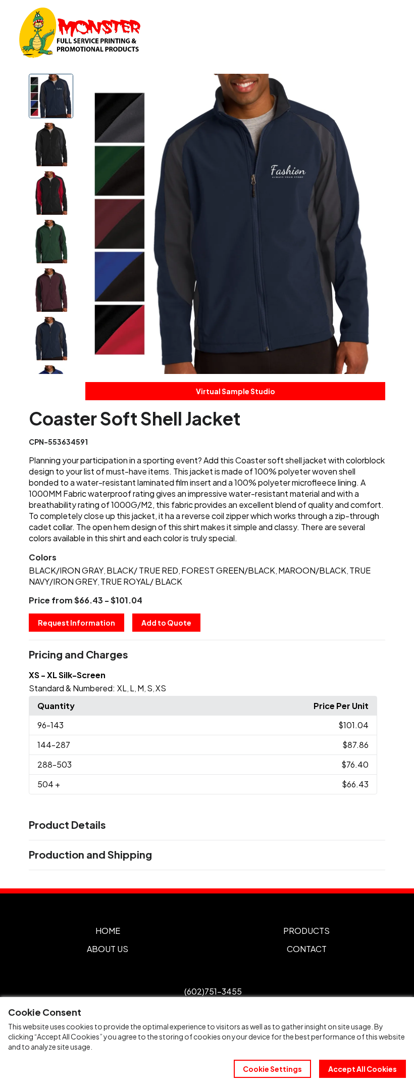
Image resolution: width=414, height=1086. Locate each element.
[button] (207, 655)
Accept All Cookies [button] (362, 1068)
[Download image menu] (372, 87)
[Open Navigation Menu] (384, 33)
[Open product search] (362, 33)
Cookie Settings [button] (272, 1068)
